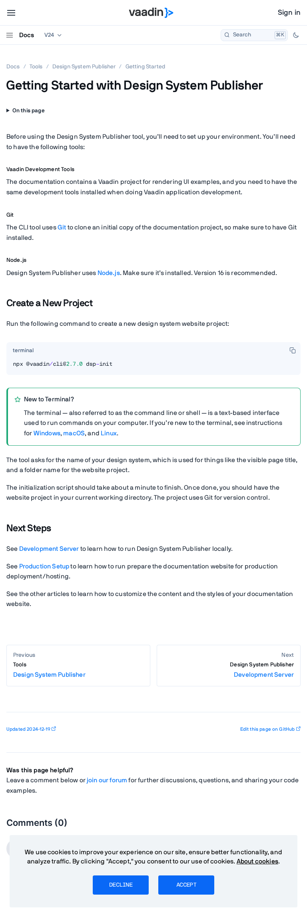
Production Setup (44, 566)
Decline (120, 885)
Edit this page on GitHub (267, 729)
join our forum (107, 780)
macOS (74, 433)
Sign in (289, 12)
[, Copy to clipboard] (292, 350)
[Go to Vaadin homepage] (151, 12)
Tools (36, 67)
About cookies (257, 861)
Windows (47, 433)
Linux (109, 433)
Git (62, 227)
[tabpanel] (153, 367)
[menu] (11, 12)
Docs (26, 35)
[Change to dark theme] (296, 35)
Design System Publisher (84, 67)
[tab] (23, 351)
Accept (186, 885)
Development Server (49, 549)
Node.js (109, 273)
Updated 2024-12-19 (28, 729)
